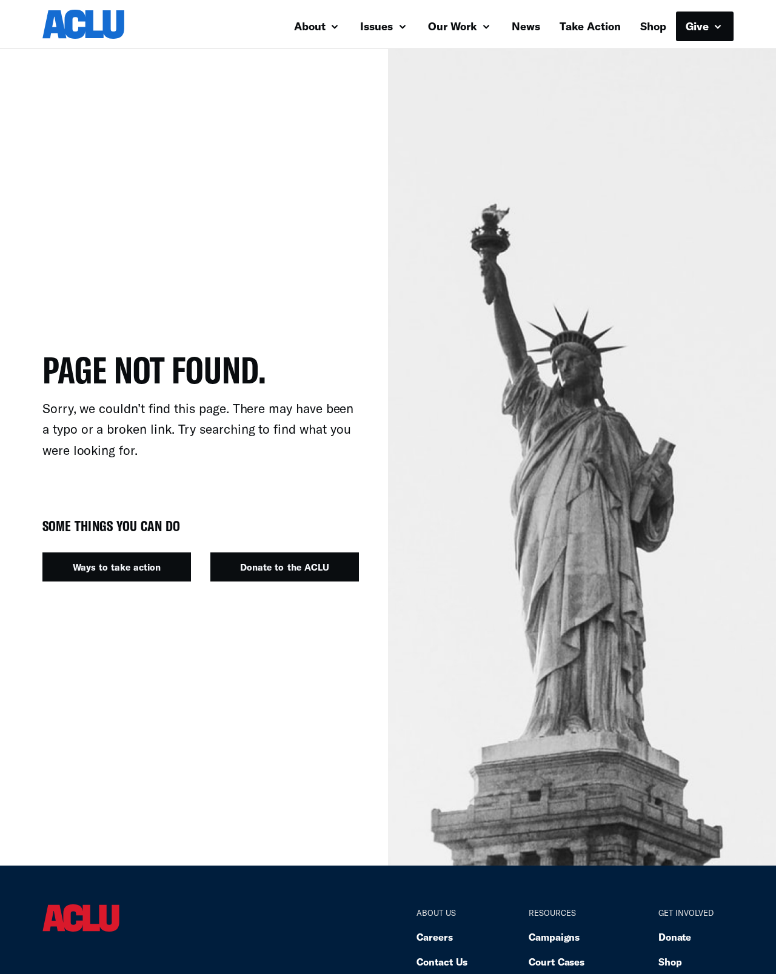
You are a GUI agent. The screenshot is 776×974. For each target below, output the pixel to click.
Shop (653, 26)
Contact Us (441, 961)
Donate (674, 937)
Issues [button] (378, 26)
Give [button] (699, 26)
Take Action (590, 26)
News (526, 26)
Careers (434, 937)
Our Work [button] (454, 26)
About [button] (311, 26)
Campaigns (554, 937)
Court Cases (556, 961)
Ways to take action (117, 567)
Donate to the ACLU (284, 567)
